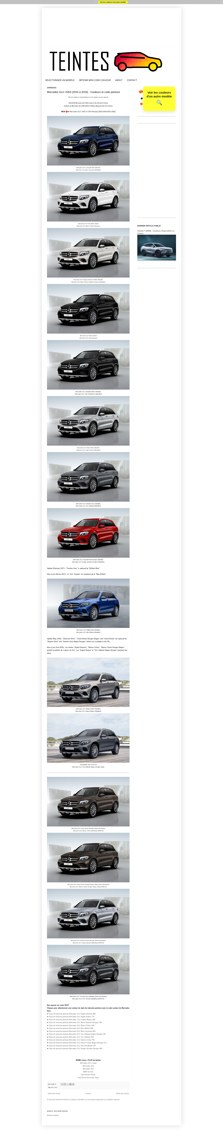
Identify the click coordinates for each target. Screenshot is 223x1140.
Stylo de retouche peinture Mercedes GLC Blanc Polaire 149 (71, 1025)
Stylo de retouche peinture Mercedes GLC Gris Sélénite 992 (71, 1037)
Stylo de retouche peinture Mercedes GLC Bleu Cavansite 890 (72, 1031)
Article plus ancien (122, 1093)
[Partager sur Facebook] (70, 1084)
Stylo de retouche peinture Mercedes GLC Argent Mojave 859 (72, 1020)
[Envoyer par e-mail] (62, 1084)
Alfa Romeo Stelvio (88, 1075)
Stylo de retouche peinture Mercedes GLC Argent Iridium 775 (71, 1017)
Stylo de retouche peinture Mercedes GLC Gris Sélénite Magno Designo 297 (77, 1034)
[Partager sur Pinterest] (73, 1084)
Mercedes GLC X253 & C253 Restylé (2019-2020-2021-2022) (93, 112)
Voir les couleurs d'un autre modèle (113, 2)
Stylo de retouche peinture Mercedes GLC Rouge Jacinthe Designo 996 (75, 1049)
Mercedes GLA (88, 1066)
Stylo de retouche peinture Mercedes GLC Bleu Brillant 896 (71, 1028)
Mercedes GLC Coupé (88, 1063)
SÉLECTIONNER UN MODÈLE (59, 80)
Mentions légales (53, 1115)
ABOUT (118, 80)
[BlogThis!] (64, 1084)
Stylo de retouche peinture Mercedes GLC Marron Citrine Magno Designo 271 (78, 1043)
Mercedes (54, 1087)
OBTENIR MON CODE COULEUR (95, 80)
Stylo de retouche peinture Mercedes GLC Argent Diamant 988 (72, 1014)
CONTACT (132, 80)
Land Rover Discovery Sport (88, 1078)
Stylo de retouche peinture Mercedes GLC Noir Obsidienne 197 (72, 1046)
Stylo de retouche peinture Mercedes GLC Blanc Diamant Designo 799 (75, 1022)
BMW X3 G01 (88, 1072)
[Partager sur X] (67, 1084)
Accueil (88, 1093)
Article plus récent (54, 1093)
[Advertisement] (111, 27)
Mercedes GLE (88, 1069)
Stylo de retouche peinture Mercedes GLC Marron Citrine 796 (71, 1040)
